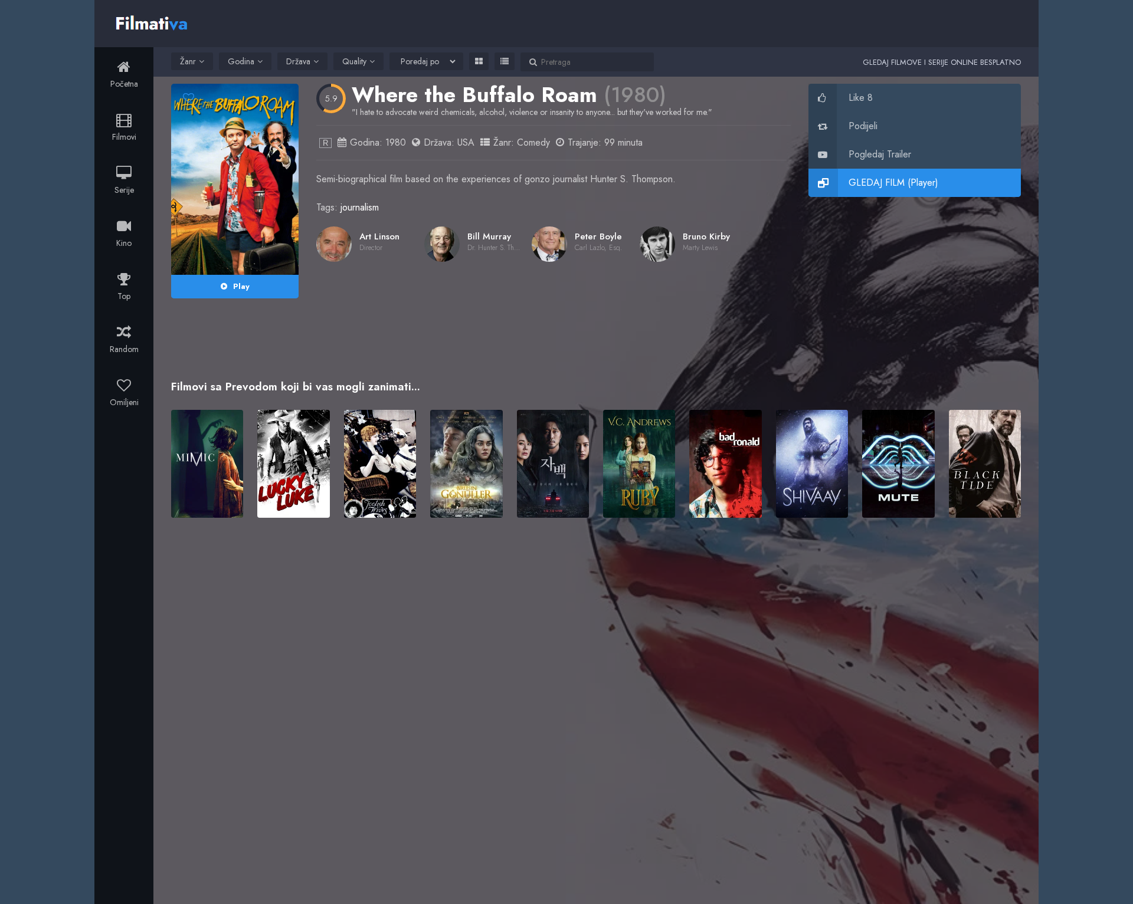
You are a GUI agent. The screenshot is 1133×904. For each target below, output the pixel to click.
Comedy (533, 142)
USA (465, 142)
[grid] (479, 61)
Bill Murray (489, 236)
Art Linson (379, 236)
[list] (505, 61)
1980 (395, 142)
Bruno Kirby (706, 236)
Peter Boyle (598, 236)
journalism (359, 207)
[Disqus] (596, 697)
